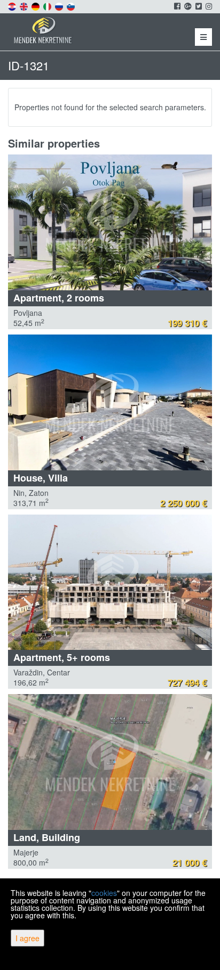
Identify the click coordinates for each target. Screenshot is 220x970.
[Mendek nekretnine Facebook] (176, 6)
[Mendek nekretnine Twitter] (198, 6)
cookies (104, 892)
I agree (27, 938)
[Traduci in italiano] (48, 5)
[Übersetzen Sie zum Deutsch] (36, 5)
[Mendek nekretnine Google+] (187, 6)
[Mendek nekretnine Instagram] (208, 6)
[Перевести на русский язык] (60, 5)
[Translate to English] (24, 5)
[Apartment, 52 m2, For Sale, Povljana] (110, 222)
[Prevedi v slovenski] (71, 5)
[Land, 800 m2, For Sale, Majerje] (110, 762)
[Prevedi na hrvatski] (13, 5)
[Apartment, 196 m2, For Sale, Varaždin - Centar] (110, 582)
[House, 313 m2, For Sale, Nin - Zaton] (110, 402)
